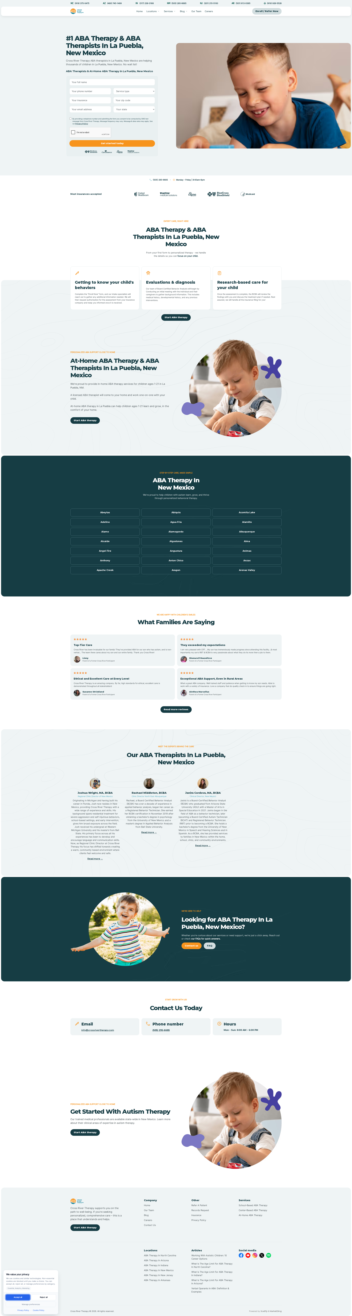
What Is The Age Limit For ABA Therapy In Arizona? (212, 1282)
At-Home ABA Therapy (250, 1215)
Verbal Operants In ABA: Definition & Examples (210, 1290)
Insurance (196, 1215)
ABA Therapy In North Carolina (160, 1255)
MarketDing (276, 1311)
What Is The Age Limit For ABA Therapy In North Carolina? (212, 1265)
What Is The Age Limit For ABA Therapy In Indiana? (212, 1274)
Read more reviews (176, 709)
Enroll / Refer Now (266, 11)
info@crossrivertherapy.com (97, 1030)
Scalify (264, 1311)
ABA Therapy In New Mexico (159, 1270)
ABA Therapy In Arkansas (157, 1280)
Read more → (95, 858)
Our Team (196, 11)
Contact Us (150, 1225)
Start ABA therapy (176, 317)
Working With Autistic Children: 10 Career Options (209, 1257)
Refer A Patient (199, 1205)
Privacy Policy (81, 124)
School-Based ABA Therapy (253, 1205)
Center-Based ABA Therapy (253, 1210)
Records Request (200, 1210)
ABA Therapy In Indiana (156, 1265)
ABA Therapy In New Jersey (158, 1275)
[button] (153, 11)
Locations (151, 11)
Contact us (191, 945)
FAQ (209, 945)
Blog (146, 1215)
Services (168, 11)
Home (139, 11)
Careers (209, 11)
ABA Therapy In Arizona (156, 1260)
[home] (77, 11)
